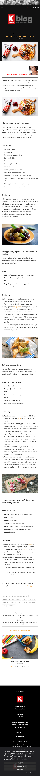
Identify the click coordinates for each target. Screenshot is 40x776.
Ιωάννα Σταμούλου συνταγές (11, 599)
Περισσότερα (30, 773)
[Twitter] (31, 8)
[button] (3, 650)
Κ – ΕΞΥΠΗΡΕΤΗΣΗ (20, 742)
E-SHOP (25, 7)
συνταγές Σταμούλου (29, 602)
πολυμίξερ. (29, 586)
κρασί (24, 599)
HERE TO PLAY (20, 744)
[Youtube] (35, 8)
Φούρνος (11, 605)
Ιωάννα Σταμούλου (18, 593)
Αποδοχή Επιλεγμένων (19, 766)
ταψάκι (30, 544)
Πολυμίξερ (32, 599)
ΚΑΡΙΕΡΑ (20, 714)
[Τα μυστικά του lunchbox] (20, 647)
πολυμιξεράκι (17, 307)
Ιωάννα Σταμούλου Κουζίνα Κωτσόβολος (15, 596)
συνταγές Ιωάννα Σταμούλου (11, 602)
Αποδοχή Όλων (20, 763)
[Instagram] (33, 8)
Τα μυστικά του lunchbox (20, 661)
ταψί (19, 418)
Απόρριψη (20, 769)
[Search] (38, 8)
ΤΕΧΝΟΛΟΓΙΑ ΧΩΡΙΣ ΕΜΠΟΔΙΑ (20, 747)
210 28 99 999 (20, 727)
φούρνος (18, 586)
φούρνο (21, 416)
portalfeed (6, 593)
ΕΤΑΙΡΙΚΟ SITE (20, 706)
